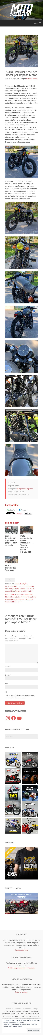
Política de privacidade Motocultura (21, 968)
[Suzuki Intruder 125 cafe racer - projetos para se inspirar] (13, 809)
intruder (16, 589)
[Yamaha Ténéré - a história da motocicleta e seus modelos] (13, 760)
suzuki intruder (26, 591)
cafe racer (30, 586)
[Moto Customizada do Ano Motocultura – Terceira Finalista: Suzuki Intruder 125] (26, 530)
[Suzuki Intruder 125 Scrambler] (11, 559)
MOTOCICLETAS (11, 586)
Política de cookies (17, 1026)
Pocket (19, 514)
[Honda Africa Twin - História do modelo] (30, 809)
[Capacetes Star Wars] (30, 793)
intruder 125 (24, 589)
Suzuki (17, 591)
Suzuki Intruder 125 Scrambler (10, 567)
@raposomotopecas (25, 489)
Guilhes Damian (31, 79)
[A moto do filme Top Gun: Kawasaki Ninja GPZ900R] (13, 776)
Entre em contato (21, 950)
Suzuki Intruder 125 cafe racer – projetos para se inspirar (11, 540)
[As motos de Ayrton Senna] (30, 826)
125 (24, 586)
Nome (7, 666)
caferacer (8, 589)
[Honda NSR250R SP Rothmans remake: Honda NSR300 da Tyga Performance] (13, 826)
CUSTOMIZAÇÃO (21, 584)
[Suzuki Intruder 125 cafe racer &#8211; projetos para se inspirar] (11, 530)
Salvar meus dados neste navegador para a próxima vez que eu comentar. (20, 697)
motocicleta (9, 591)
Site (6, 683)
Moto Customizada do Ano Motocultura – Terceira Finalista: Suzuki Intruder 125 (26, 544)
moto (32, 589)
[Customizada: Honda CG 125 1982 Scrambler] (30, 760)
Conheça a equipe (21, 992)
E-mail (8, 675)
